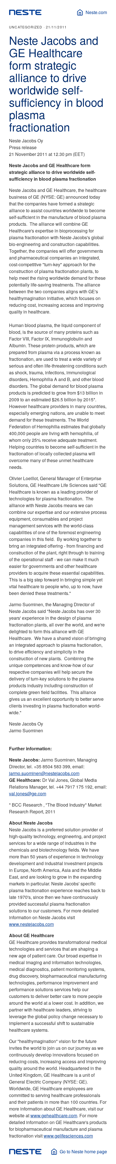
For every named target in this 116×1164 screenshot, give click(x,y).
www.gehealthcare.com (53, 1115)
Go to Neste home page (83, 1151)
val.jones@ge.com (27, 793)
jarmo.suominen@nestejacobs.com (44, 773)
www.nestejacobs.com (31, 924)
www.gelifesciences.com (68, 1135)
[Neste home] (25, 12)
